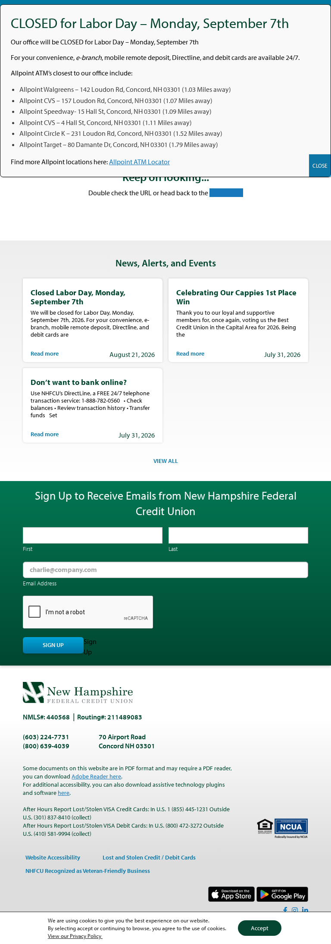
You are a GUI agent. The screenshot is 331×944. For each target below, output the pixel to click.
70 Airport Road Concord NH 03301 (127, 741)
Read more (45, 353)
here (63, 793)
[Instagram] (295, 910)
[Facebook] (285, 910)
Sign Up (53, 645)
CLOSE (319, 165)
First (27, 549)
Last (173, 549)
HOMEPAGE (226, 192)
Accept (260, 928)
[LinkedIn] (305, 910)
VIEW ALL (165, 461)
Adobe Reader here (96, 776)
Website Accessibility (52, 857)
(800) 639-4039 (46, 745)
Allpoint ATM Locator (139, 161)
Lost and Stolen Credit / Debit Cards (149, 857)
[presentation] (88, 612)
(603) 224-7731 (46, 736)
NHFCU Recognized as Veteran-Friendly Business (87, 871)
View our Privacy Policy (75, 935)
